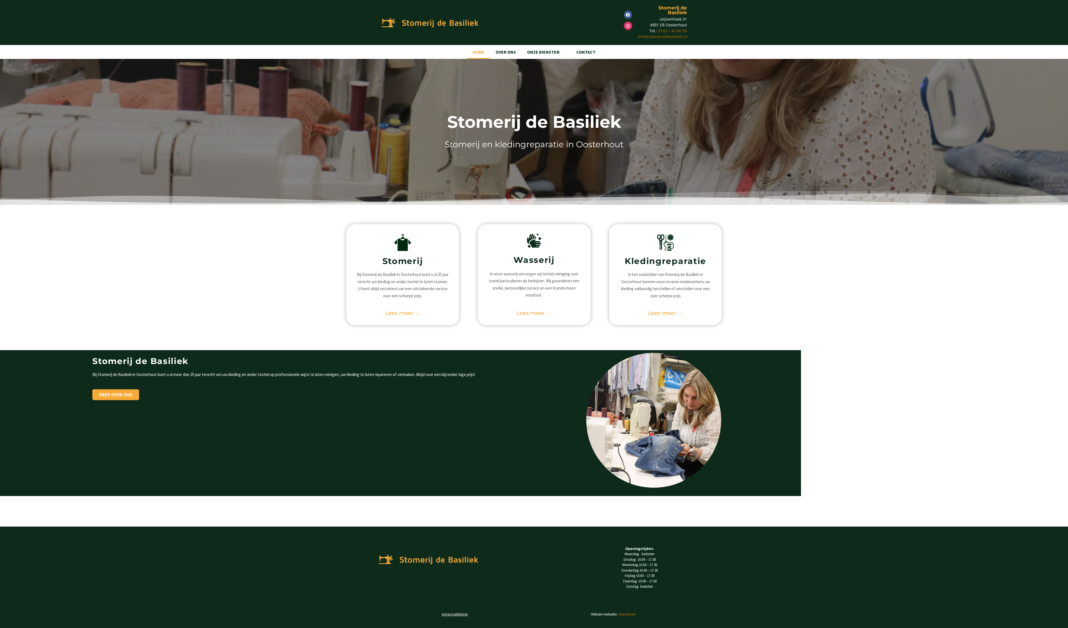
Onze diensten (543, 52)
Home (478, 52)
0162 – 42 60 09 (672, 30)
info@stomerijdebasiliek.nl (663, 36)
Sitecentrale (627, 614)
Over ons (506, 52)
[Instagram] (628, 26)
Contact (585, 52)
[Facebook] (628, 15)
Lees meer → (402, 313)
